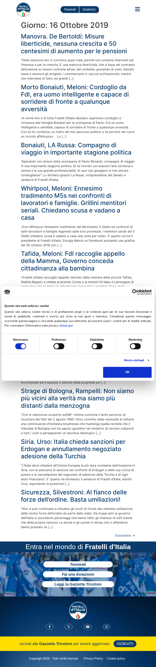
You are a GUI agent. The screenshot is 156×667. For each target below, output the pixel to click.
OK (127, 372)
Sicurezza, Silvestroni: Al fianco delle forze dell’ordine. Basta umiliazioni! (74, 495)
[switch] (58, 346)
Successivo (125, 535)
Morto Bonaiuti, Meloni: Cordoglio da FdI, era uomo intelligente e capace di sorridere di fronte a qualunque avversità (75, 98)
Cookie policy (116, 658)
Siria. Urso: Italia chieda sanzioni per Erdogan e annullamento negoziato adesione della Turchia (73, 449)
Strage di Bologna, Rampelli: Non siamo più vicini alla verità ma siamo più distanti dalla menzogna (77, 398)
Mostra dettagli (134, 360)
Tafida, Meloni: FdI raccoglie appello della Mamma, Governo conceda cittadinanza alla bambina (73, 261)
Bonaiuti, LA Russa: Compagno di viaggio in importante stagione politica (76, 148)
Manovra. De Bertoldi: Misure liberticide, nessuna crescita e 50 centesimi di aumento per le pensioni (74, 44)
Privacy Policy (93, 658)
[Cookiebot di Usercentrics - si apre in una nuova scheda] (135, 292)
